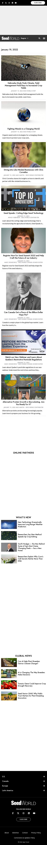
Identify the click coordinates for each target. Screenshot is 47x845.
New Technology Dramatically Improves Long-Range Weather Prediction (30, 524)
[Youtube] (15, 2)
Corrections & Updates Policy (24, 838)
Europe (5, 786)
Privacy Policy (36, 833)
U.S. (3, 776)
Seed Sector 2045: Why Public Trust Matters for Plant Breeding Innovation (31, 695)
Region (23, 38)
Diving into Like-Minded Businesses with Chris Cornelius (23, 171)
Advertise (15, 833)
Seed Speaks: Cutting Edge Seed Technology (23, 213)
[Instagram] (9, 2)
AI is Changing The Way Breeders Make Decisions (31, 673)
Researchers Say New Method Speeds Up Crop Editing (30, 535)
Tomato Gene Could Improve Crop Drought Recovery (32, 684)
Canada (5, 781)
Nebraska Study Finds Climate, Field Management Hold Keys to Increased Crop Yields (23, 85)
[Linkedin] (12, 2)
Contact (25, 833)
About (7, 833)
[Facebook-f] (2, 2)
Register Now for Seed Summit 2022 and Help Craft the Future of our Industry (23, 256)
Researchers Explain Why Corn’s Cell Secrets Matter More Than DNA (30, 558)
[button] (44, 38)
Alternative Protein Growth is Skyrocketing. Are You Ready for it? (23, 403)
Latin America (7, 790)
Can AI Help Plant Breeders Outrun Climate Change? (29, 662)
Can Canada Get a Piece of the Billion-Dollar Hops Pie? (23, 313)
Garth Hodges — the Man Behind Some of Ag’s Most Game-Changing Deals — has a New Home (31, 547)
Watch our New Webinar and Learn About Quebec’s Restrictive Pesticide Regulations (23, 358)
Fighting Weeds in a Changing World (24, 128)
